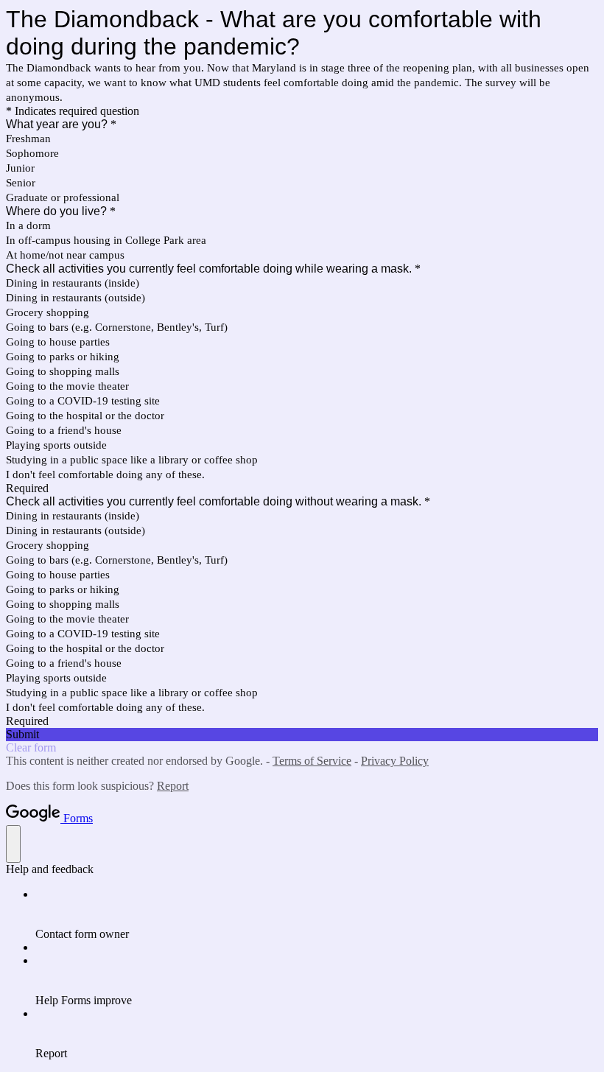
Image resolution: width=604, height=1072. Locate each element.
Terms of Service (312, 760)
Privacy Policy (395, 760)
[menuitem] (316, 914)
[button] (302, 734)
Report (173, 786)
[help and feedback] (13, 844)
